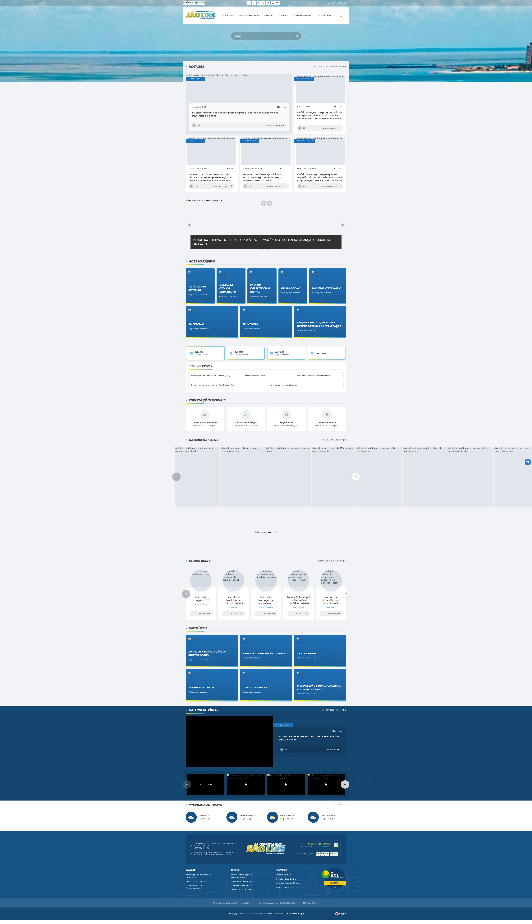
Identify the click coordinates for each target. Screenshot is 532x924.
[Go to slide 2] (265, 249)
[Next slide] (343, 225)
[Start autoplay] (263, 203)
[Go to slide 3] (267, 249)
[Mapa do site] (273, 3)
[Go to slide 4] (268, 249)
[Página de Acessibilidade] (277, 3)
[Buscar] (297, 36)
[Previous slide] (189, 225)
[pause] (270, 203)
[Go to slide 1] (263, 249)
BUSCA (238, 36)
